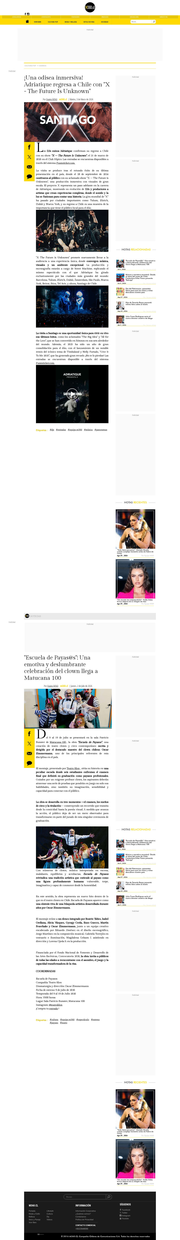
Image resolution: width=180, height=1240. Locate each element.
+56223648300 (82, 1229)
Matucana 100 (58, 742)
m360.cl (63, 99)
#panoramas (101, 430)
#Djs (52, 430)
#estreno (95, 1019)
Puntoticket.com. (65, 163)
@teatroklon (55, 1004)
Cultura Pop (30, 66)
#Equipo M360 (75, 430)
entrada (53, 1008)
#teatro (63, 1023)
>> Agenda (41, 66)
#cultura (54, 1019)
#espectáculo (82, 1019)
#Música (88, 430)
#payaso (54, 1023)
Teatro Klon (73, 768)
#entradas (61, 430)
